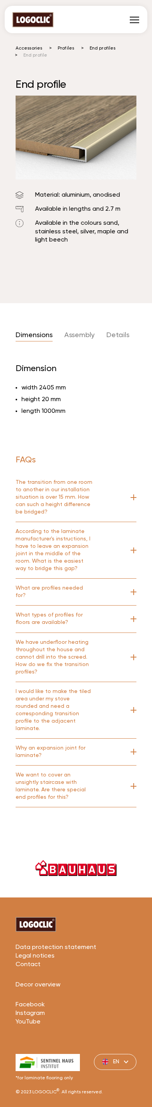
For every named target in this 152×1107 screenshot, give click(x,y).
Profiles (66, 48)
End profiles (102, 48)
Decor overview (38, 985)
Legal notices (35, 956)
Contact (28, 964)
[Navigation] (134, 19)
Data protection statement (56, 947)
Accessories (29, 48)
